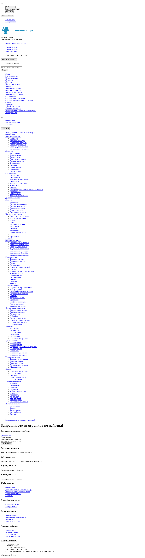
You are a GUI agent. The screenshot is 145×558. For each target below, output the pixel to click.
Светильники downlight (19, 253)
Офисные (13, 414)
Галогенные (14, 169)
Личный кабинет (12, 530)
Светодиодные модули (19, 318)
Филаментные (15, 155)
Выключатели (15, 277)
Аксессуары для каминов (19, 216)
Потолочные (15, 177)
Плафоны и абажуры (18, 302)
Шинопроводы (16, 367)
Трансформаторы (16, 273)
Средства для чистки (18, 306)
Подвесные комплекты (19, 294)
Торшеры (9, 105)
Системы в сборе (16, 363)
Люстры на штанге (17, 206)
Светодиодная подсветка (15, 98)
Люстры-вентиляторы (18, 204)
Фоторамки (14, 226)
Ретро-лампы (15, 153)
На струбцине (15, 412)
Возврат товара (11, 507)
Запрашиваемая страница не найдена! (20, 420)
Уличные (13, 383)
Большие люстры (16, 210)
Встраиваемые (15, 194)
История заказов (11, 532)
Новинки (9, 86)
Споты (8, 102)
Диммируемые (15, 157)
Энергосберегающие (18, 159)
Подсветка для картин (18, 355)
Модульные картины (18, 218)
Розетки (13, 269)
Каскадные (14, 202)
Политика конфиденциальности (17, 492)
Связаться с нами (12, 505)
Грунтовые (14, 387)
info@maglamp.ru (11, 51)
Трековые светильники (19, 359)
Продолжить (6, 435)
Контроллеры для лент (18, 322)
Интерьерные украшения (19, 149)
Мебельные (14, 186)
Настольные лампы (12, 84)
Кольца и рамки (16, 290)
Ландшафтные (15, 398)
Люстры (8, 82)
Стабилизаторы (16, 275)
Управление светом (17, 298)
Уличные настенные (18, 392)
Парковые (14, 390)
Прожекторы (15, 385)
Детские (13, 408)
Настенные (14, 175)
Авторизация (10, 22)
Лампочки (9, 80)
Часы (12, 234)
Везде (7, 74)
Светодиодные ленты (18, 310)
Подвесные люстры (17, 208)
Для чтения (14, 334)
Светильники (10, 96)
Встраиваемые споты (18, 377)
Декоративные (15, 167)
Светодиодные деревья (19, 147)
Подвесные (14, 181)
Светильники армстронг (19, 243)
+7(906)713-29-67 (12, 47)
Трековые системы (12, 107)
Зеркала (13, 220)
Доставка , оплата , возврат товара (18, 490)
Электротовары (11, 113)
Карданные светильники (19, 255)
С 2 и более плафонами (19, 339)
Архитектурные (16, 400)
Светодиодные (15, 171)
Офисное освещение (13, 90)
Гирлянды (14, 139)
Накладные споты (17, 375)
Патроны (13, 296)
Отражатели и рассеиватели (21, 288)
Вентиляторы (15, 265)
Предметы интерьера (13, 92)
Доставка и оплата (12, 9)
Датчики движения (17, 261)
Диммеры (13, 281)
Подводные (14, 396)
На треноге (14, 330)
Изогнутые (14, 328)
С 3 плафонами (16, 349)
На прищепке (15, 406)
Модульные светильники (19, 249)
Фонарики (14, 394)
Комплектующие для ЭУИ (20, 267)
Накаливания (15, 165)
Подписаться (6, 443)
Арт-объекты (15, 237)
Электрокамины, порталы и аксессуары (20, 111)
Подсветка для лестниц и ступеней (23, 347)
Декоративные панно (18, 232)
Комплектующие (11, 78)
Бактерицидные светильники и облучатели (26, 190)
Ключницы (14, 230)
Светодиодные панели (18, 247)
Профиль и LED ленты (14, 94)
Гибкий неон (15, 316)
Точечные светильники (19, 196)
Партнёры (9, 519)
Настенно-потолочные (18, 183)
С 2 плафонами (16, 345)
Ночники (13, 188)
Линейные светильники (19, 245)
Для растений (15, 192)
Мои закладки (10, 534)
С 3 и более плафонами (19, 371)
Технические (15, 163)
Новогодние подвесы (18, 143)
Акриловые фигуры (17, 141)
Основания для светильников (21, 292)
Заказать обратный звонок (15, 43)
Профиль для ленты (17, 312)
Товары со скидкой (12, 521)
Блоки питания (16, 324)
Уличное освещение (13, 109)
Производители (11, 515)
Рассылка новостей (12, 536)
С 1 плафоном (15, 332)
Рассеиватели (15, 314)
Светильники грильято (19, 251)
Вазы (12, 222)
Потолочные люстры (18, 212)
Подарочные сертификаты (15, 517)
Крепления (14, 300)
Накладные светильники (19, 179)
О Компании (10, 7)
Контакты (9, 11)
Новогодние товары (13, 88)
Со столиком (15, 336)
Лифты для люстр (17, 304)
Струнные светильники (19, 365)
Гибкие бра (14, 351)
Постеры (13, 228)
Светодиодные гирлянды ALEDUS (19, 100)
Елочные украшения (18, 145)
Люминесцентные (17, 161)
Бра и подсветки (11, 76)
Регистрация (10, 20)
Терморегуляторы (17, 259)
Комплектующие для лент (20, 320)
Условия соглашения (13, 494)
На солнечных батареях (19, 402)
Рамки (12, 263)
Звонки (13, 283)
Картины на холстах (18, 224)
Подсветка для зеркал (18, 353)
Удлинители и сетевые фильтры (22, 271)
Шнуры (13, 279)
